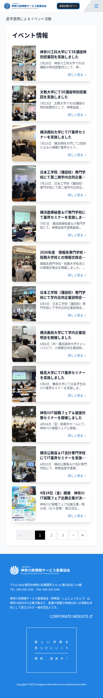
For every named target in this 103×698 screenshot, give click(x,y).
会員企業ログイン (68, 6)
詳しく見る (76, 74)
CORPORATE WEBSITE (69, 616)
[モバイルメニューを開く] (96, 6)
